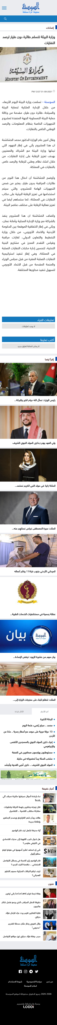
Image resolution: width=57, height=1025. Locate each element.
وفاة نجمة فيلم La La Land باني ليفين (23, 893)
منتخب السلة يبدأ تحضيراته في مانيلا (34, 758)
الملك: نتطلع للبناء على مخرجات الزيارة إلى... (34, 699)
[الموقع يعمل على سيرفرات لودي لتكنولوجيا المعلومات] (28, 1006)
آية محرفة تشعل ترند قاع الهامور (26, 830)
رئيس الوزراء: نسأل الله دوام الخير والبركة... (34, 400)
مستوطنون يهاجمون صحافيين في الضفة (32, 752)
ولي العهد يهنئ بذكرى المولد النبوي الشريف (34, 442)
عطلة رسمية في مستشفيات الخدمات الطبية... (32, 614)
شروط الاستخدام (15, 981)
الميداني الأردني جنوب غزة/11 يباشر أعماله (34, 571)
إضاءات (50, 27)
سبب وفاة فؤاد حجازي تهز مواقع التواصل (21, 936)
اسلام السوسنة (30, 985)
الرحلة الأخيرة (46, 719)
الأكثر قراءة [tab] (19, 711)
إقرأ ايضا (49, 359)
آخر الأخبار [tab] (44, 711)
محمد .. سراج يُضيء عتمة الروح (37, 725)
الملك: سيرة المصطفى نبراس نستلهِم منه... (33, 528)
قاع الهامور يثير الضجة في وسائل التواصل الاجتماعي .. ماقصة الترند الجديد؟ (21, 862)
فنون (51, 883)
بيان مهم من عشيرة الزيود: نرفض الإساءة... (34, 656)
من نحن (49, 981)
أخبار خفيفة (48, 788)
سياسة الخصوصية (34, 981)
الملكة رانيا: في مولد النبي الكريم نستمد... (35, 485)
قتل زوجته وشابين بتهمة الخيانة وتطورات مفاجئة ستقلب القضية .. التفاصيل (22, 809)
